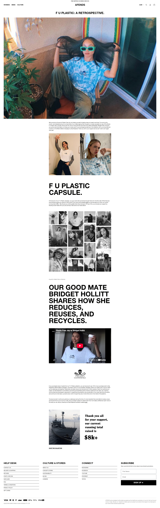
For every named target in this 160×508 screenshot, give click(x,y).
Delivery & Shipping (9, 470)
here (87, 202)
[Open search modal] (146, 5)
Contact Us (7, 467)
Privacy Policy (8, 487)
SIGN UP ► (139, 483)
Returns (6, 473)
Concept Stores (48, 470)
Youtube (84, 473)
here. (86, 402)
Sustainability (47, 473)
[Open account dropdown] (150, 5)
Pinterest (85, 476)
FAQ (5, 482)
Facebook (85, 470)
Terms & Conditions (10, 484)
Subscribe (127, 463)
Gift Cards (7, 490)
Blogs (45, 476)
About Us (45, 467)
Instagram (85, 467)
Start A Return (8, 476)
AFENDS (23, 503)
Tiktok (84, 479)
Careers (45, 479)
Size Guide (7, 479)
